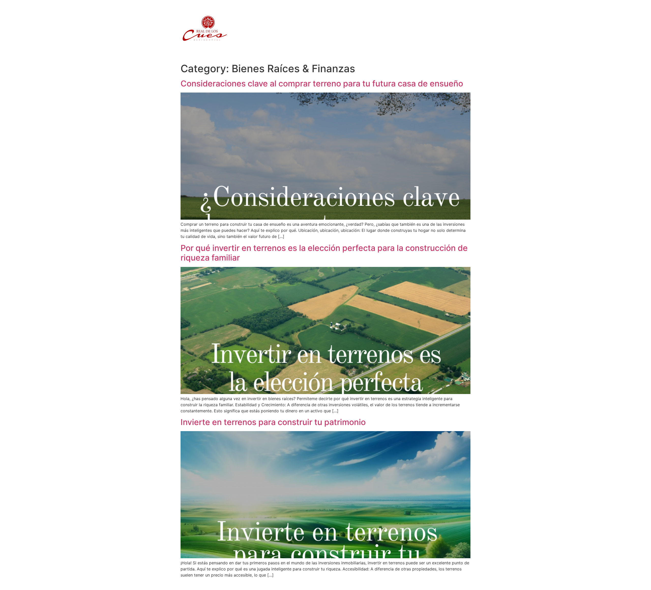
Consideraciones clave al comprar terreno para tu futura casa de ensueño (322, 83)
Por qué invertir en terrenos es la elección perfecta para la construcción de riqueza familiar (324, 253)
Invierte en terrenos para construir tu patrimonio (273, 422)
